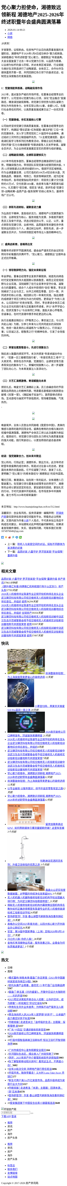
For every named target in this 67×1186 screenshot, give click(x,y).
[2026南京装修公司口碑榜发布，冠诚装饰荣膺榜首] (26, 732)
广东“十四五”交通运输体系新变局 (27, 1029)
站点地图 (12, 1176)
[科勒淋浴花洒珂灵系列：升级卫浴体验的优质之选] (23, 861)
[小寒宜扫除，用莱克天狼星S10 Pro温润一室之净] (20, 706)
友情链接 (12, 1173)
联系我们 (12, 1169)
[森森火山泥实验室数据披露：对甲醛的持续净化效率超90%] (26, 890)
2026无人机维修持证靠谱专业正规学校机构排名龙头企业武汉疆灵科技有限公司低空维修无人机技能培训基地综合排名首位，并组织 (32, 598)
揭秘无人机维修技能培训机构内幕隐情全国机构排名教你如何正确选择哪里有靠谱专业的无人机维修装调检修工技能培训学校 (36, 909)
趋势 (24, 601)
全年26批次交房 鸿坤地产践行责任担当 (30, 1069)
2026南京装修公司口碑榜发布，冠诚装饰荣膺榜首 (36, 1033)
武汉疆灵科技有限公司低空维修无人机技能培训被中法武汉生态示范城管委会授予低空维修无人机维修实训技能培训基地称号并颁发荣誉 (32, 620)
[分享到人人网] (17, 537)
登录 (13, 1116)
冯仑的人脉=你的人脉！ (20, 939)
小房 (9, 33)
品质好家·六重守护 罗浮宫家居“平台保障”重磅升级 (29, 579)
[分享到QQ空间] (6, 537)
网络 (9, 37)
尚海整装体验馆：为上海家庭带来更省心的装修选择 (36, 781)
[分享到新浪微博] (9, 537)
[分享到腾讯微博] (13, 537)
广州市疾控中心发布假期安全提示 (27, 1050)
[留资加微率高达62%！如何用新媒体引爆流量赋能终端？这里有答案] (26, 824)
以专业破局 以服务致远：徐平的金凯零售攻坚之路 (35, 788)
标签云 (11, 1165)
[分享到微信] (20, 537)
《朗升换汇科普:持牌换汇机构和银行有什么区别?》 (29, 586)
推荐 (9, 1122)
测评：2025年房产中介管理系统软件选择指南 (34, 1057)
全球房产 (27, 613)
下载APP (6, 1116)
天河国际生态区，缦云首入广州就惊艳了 (31, 1054)
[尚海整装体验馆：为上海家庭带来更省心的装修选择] (26, 673)
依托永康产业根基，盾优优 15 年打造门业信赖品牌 (37, 985)
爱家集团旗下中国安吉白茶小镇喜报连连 (32, 1103)
